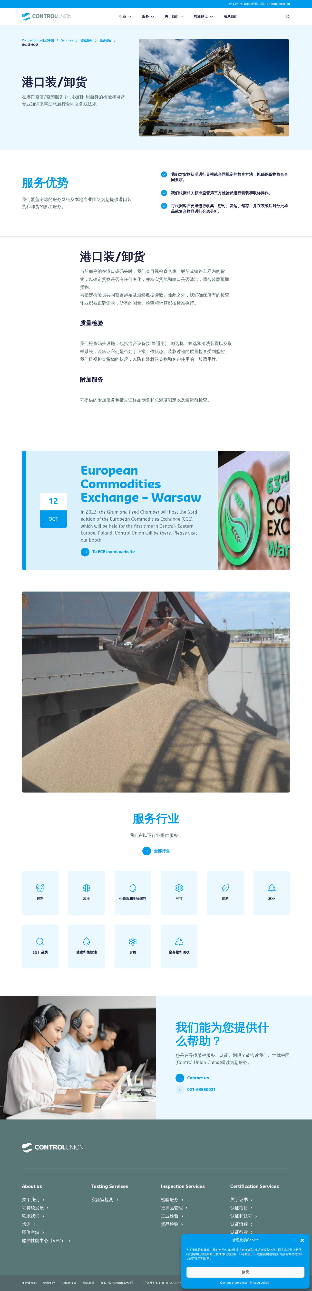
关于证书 (239, 1199)
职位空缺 (30, 1232)
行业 (122, 16)
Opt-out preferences (233, 1282)
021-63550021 (201, 1090)
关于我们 (171, 16)
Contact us (198, 1078)
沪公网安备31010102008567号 (166, 1282)
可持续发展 (33, 1208)
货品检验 (105, 40)
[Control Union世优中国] (46, 16)
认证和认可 (241, 1216)
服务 (145, 16)
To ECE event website (113, 552)
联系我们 (230, 16)
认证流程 (239, 1224)
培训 (26, 1224)
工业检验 (169, 1216)
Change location (278, 3)
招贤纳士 (201, 16)
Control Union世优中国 (248, 3)
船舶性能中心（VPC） (44, 1240)
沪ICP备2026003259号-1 (119, 1282)
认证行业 (239, 1232)
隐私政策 (89, 1282)
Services (67, 40)
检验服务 (86, 40)
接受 (245, 1272)
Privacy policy (259, 1282)
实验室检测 (102, 1199)
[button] (302, 1240)
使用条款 (49, 1282)
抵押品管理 (172, 1208)
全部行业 (162, 851)
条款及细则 (29, 1282)
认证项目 (239, 1208)
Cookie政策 (68, 1282)
